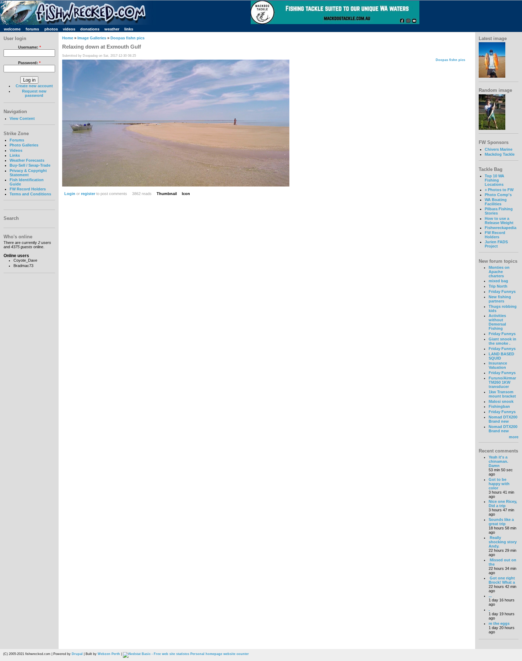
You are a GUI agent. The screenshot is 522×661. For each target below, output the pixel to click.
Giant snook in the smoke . (502, 341)
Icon (186, 193)
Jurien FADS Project (496, 244)
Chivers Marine (498, 149)
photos (51, 29)
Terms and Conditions (30, 194)
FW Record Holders (28, 189)
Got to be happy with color (499, 483)
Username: (29, 47)
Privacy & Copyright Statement (28, 172)
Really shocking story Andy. (503, 541)
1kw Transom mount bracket (502, 394)
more (513, 437)
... (490, 596)
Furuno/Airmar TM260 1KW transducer (502, 382)
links (128, 29)
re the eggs (499, 623)
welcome (12, 29)
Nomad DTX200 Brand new (503, 419)
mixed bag (498, 281)
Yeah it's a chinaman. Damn (498, 461)
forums (32, 29)
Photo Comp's (498, 195)
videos (69, 29)
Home (67, 38)
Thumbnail (167, 193)
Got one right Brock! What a (502, 580)
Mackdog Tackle (500, 154)
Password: (29, 63)
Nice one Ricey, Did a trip (503, 503)
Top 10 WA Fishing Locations (494, 180)
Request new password (34, 93)
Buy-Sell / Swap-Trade (30, 165)
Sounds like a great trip (501, 521)
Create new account (34, 86)
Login (69, 193)
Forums (17, 140)
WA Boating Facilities (496, 202)
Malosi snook (501, 401)
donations (89, 29)
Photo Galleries (24, 145)
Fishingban (499, 406)
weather (111, 29)
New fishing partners (500, 299)
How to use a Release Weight (499, 220)
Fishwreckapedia (500, 228)
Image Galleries (91, 38)
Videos (16, 150)
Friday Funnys (502, 291)
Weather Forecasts (27, 160)
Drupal (77, 654)
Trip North (498, 286)
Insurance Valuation (498, 365)
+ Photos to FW (499, 190)
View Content (22, 118)
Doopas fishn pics (127, 38)
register (88, 193)
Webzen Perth (109, 654)
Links (15, 155)
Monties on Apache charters (499, 271)
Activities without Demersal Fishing (497, 321)
